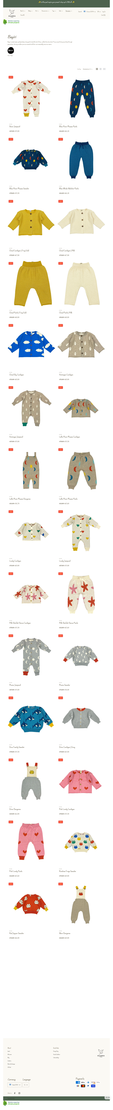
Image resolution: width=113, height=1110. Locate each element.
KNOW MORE (102, 972)
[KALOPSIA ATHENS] (12, 13)
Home (9, 55)
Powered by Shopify (11, 1098)
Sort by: (79, 69)
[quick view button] (51, 78)
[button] (80, 12)
